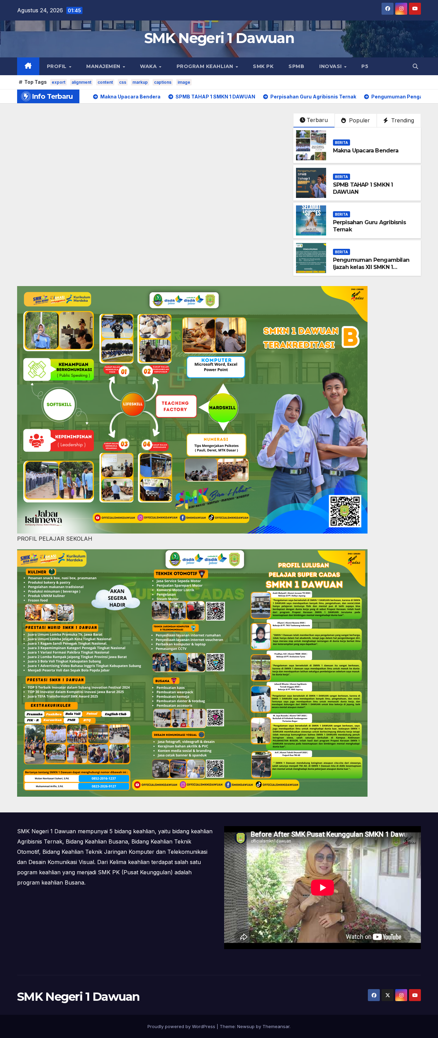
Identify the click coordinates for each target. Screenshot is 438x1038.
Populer (358, 120)
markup (140, 82)
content (105, 82)
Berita (341, 142)
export (58, 82)
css (122, 82)
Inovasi (331, 66)
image (184, 82)
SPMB (296, 66)
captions (162, 82)
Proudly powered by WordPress (182, 1026)
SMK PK (263, 66)
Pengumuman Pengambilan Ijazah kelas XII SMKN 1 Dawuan (371, 267)
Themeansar (275, 1026)
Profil (57, 66)
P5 (364, 66)
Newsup (246, 1026)
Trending (401, 120)
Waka (149, 66)
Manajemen (104, 66)
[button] (415, 66)
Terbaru (317, 120)
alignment (81, 82)
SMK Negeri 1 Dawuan (219, 37)
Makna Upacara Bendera (365, 150)
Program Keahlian (206, 66)
